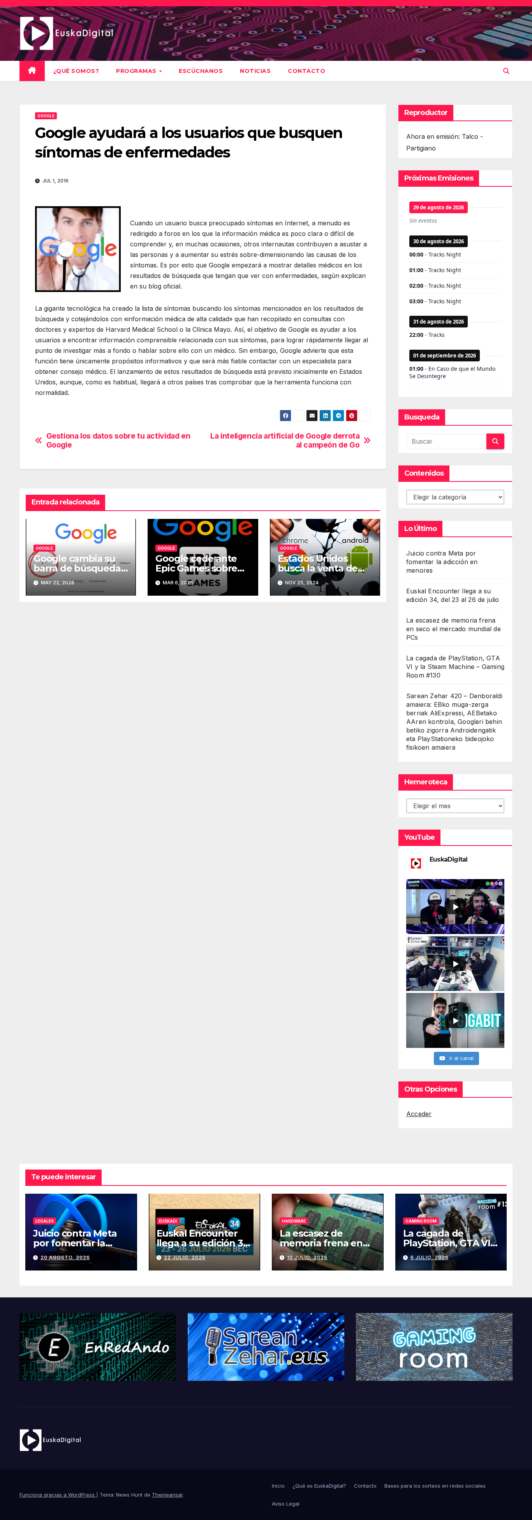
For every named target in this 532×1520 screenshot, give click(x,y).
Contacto (306, 70)
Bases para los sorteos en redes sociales (435, 1486)
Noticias (255, 70)
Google (46, 115)
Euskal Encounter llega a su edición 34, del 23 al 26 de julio (204, 1243)
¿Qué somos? (76, 70)
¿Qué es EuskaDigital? (319, 1486)
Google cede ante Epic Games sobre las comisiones (196, 568)
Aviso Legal (285, 1504)
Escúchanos (201, 70)
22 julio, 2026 (185, 1257)
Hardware (294, 1221)
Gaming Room (421, 1221)
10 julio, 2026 (307, 1257)
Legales (44, 1221)
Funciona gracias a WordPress (57, 1495)
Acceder (419, 1114)
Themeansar (167, 1495)
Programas (137, 70)
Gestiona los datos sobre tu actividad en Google (118, 440)
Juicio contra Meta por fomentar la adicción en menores (442, 561)
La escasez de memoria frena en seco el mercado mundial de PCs (453, 628)
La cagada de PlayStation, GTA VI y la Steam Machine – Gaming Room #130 (455, 666)
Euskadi (168, 1221)
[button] (506, 71)
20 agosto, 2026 (65, 1257)
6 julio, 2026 (429, 1257)
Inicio (278, 1486)
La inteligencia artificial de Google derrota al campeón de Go (284, 440)
